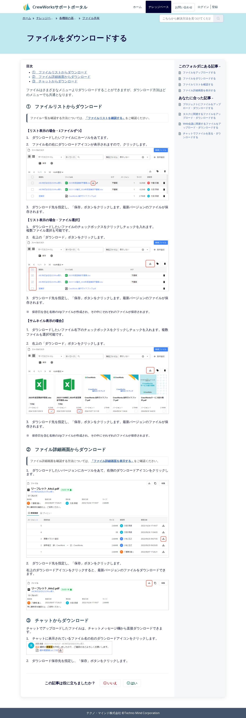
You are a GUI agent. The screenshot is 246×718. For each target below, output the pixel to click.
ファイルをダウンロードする (199, 78)
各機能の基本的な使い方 (75, 18)
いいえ (112, 683)
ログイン (203, 7)
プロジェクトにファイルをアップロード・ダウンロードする (202, 106)
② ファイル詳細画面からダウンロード (61, 77)
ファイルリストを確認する (198, 84)
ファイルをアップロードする (199, 72)
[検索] (218, 18)
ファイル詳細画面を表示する (199, 90)
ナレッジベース (159, 7)
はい (134, 683)
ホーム (137, 7)
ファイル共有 (91, 18)
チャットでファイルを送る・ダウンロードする (202, 135)
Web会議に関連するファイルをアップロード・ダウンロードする (202, 125)
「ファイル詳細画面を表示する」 (112, 460)
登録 (215, 7)
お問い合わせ (183, 7)
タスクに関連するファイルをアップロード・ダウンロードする (202, 115)
